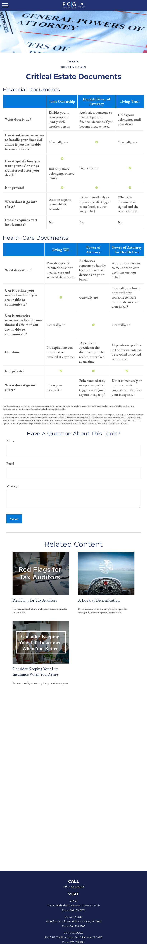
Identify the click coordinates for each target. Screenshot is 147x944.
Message (12, 486)
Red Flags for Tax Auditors (35, 600)
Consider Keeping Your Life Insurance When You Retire (35, 671)
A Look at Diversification (99, 600)
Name (10, 441)
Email (10, 463)
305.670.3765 (77, 886)
